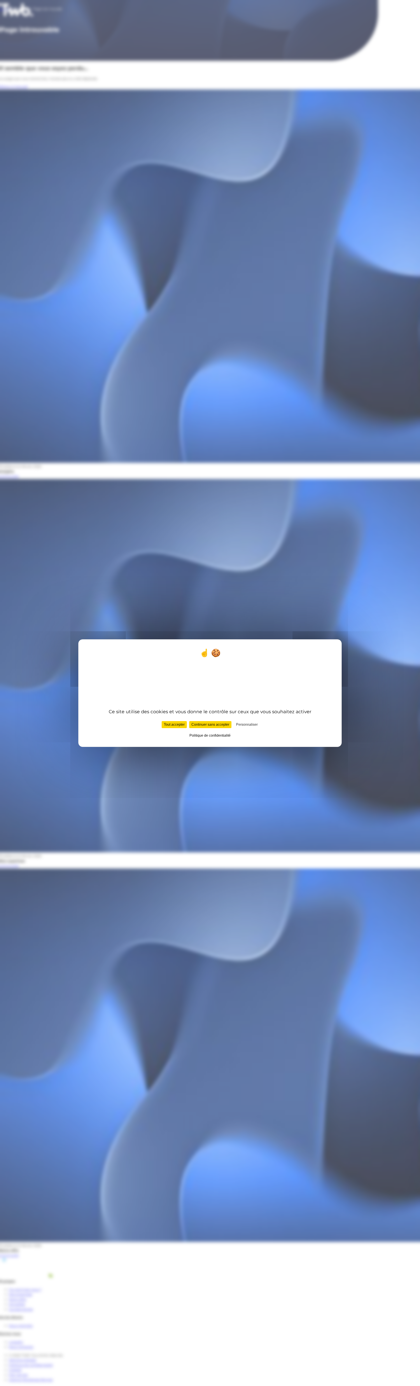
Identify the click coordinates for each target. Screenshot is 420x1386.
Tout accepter (174, 724)
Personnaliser (247, 724)
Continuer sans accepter (210, 724)
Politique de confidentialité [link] (210, 735)
